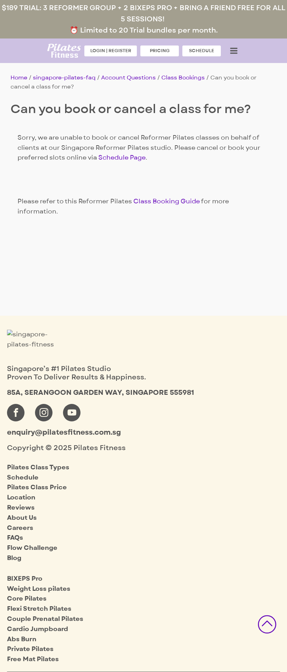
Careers (20, 528)
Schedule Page (122, 158)
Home (18, 77)
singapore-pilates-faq (64, 77)
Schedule (22, 478)
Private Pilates (30, 649)
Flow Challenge (32, 548)
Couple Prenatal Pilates (45, 619)
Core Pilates (27, 599)
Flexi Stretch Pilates (39, 609)
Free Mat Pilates (33, 659)
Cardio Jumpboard (37, 629)
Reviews (21, 508)
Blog (14, 558)
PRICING (160, 51)
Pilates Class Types (38, 467)
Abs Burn (21, 639)
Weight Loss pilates (38, 589)
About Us (22, 518)
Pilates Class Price (37, 487)
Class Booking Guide (166, 201)
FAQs (15, 538)
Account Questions (128, 77)
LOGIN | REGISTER (110, 51)
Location (21, 497)
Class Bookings (183, 77)
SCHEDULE (201, 51)
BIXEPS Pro (24, 579)
